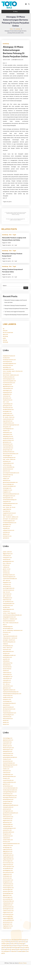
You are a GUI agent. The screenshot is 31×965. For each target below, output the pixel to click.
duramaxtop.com (7, 822)
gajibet (24, 951)
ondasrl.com (6, 478)
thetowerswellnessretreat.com (11, 494)
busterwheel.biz (7, 668)
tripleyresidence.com (8, 463)
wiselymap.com (7, 586)
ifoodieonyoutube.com (8, 377)
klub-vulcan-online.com (9, 459)
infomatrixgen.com (7, 897)
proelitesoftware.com (8, 451)
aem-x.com (6, 402)
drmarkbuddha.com (8, 628)
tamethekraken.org (8, 474)
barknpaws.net (7, 770)
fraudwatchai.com (7, 400)
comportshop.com (7, 695)
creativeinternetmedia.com (10, 578)
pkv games (9, 201)
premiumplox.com (7, 657)
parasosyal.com (7, 809)
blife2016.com (6, 480)
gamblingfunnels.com (8, 561)
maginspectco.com (8, 926)
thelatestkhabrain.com (9, 763)
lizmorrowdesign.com (8, 484)
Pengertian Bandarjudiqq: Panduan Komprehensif (16, 314)
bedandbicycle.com (8, 436)
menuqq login (4, 939)
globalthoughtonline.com (9, 776)
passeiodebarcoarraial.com (10, 757)
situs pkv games (5, 943)
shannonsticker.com (8, 753)
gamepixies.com (7, 442)
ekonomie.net (6, 705)
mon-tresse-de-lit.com (9, 507)
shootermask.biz (7, 666)
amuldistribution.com (8, 409)
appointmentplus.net (8, 707)
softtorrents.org (7, 465)
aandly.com (6, 722)
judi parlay (13, 941)
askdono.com (6, 571)
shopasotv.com (7, 699)
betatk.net (6, 720)
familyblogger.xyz (7, 455)
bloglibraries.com (7, 803)
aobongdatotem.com (8, 369)
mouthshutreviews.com (9, 382)
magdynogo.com (7, 928)
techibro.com (6, 607)
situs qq (5, 340)
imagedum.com (7, 492)
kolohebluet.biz (7, 665)
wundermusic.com (7, 413)
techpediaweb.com (8, 868)
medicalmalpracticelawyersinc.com (12, 693)
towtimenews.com (7, 793)
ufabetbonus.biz (7, 716)
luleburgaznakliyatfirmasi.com (10, 805)
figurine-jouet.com (7, 515)
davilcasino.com (7, 398)
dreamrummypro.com (8, 747)
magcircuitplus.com (8, 918)
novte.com (5, 634)
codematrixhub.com (8, 883)
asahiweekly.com (7, 432)
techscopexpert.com (8, 866)
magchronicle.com (7, 849)
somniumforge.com (8, 801)
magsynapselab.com (8, 859)
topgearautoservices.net (9, 513)
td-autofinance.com (8, 601)
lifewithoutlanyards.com (9, 642)
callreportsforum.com (8, 530)
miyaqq (19, 951)
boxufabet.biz (6, 511)
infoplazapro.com (7, 876)
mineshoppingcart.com (9, 378)
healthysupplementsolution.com (11, 843)
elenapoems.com (7, 814)
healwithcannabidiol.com (9, 486)
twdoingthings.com (8, 826)
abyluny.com (6, 534)
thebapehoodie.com (8, 807)
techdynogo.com (7, 847)
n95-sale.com (6, 580)
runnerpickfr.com (7, 557)
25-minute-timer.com (8, 417)
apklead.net (6, 538)
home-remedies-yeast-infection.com (13, 371)
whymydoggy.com (7, 738)
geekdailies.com (7, 524)
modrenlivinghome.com (9, 520)
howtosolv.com (7, 649)
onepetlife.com (7, 501)
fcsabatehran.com (7, 818)
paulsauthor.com (7, 830)
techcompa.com (7, 594)
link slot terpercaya (8, 332)
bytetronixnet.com (7, 922)
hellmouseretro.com (8, 816)
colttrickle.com (7, 555)
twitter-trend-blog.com (9, 613)
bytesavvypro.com (8, 891)
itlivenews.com (7, 711)
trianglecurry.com (7, 490)
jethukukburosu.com (8, 799)
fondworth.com (7, 759)
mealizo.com (6, 768)
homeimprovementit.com (9, 359)
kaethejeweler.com (8, 497)
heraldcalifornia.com (8, 438)
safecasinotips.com (8, 448)
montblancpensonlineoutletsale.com (12, 615)
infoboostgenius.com (8, 887)
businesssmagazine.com (9, 576)
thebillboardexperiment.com (10, 503)
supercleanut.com (7, 434)
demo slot (5, 334)
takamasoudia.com (8, 824)
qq (3, 328)
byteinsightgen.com (8, 893)
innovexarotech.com (8, 914)
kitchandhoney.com (8, 645)
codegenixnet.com (7, 905)
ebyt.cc (5, 624)
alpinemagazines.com (8, 609)
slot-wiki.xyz (6, 684)
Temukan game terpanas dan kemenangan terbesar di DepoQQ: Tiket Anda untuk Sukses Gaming (16, 213)
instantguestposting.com (9, 703)
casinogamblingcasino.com (10, 791)
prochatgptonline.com (8, 588)
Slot (10, 234)
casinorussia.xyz (7, 672)
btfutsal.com (6, 565)
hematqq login (5, 945)
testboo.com (6, 653)
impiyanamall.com (7, 392)
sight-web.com (7, 596)
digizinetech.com (7, 895)
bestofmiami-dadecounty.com (11, 375)
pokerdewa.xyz (7, 682)
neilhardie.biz (6, 661)
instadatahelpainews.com (9, 522)
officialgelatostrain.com (9, 495)
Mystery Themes (23, 963)
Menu (16, 11)
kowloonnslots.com (8, 605)
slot (13, 245)
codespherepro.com (8, 903)
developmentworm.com (9, 709)
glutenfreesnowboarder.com (10, 482)
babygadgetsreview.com (9, 617)
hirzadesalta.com (7, 384)
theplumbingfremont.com (9, 712)
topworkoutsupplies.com (9, 380)
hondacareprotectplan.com (10, 790)
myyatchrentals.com (8, 780)
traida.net (5, 643)
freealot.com (6, 430)
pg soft (11, 945)
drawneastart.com (7, 444)
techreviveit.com (7, 878)
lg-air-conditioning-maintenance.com (12, 630)
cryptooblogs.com (7, 403)
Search (4, 285)
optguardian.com (7, 394)
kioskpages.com (7, 488)
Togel (14, 234)
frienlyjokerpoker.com (8, 603)
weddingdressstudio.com (9, 655)
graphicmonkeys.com (8, 440)
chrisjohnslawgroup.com (9, 457)
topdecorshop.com (8, 697)
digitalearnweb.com (8, 740)
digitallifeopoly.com (8, 386)
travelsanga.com (7, 701)
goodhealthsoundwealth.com (10, 813)
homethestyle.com (8, 407)
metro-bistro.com (7, 647)
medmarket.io (6, 837)
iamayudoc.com (7, 426)
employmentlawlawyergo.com (10, 691)
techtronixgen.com (8, 860)
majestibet (14, 951)
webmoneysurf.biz (7, 663)
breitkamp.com (7, 461)
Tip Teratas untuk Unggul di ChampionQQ (14, 311)
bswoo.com (6, 724)
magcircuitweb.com (8, 864)
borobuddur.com (7, 411)
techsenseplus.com (8, 885)
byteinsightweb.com (8, 855)
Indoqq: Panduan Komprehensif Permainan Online (16, 308)
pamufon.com (6, 471)
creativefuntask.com (8, 419)
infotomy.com (6, 841)
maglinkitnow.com (7, 853)
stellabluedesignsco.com (9, 828)
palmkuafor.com (7, 744)
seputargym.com (7, 390)
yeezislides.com (7, 367)
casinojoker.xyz (7, 680)
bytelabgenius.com (8, 870)
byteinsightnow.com (8, 908)
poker (4, 338)
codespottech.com (8, 845)
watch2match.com (8, 686)
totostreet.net (6, 396)
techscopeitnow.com (8, 920)
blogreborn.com (7, 582)
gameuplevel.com (7, 405)
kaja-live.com (6, 592)
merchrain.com (6, 526)
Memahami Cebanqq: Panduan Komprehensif (15, 305)
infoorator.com (7, 632)
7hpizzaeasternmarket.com (10, 636)
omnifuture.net (6, 559)
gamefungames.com (8, 415)
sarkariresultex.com (8, 767)
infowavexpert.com (8, 880)
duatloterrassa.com (8, 469)
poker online (14, 943)
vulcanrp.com (6, 611)
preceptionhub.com (8, 365)
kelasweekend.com (8, 718)
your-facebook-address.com (10, 517)
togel (15, 245)
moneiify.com (6, 778)
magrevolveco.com (8, 912)
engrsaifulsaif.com (7, 421)
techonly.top (6, 573)
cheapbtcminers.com (8, 423)
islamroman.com (7, 599)
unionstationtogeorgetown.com (11, 425)
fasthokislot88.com (8, 446)
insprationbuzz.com (8, 755)
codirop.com (6, 567)
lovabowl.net (6, 357)
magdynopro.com (7, 874)
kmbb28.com (6, 528)
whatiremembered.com (9, 620)
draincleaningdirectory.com (10, 795)
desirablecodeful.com (8, 832)
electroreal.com (7, 373)
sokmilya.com (6, 532)
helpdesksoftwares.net (9, 355)
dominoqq (5, 336)
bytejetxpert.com (7, 924)
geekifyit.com (6, 784)
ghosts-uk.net (6, 569)
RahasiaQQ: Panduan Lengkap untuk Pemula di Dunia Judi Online (15, 301)
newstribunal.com (7, 361)
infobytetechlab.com (8, 901)
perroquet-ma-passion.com (10, 518)
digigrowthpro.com (8, 553)
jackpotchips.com (7, 449)
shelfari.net (6, 670)
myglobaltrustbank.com (9, 689)
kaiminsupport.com (8, 749)
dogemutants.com (7, 820)
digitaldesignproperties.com (10, 765)
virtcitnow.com (7, 584)
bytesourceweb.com (8, 906)
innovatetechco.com (8, 872)
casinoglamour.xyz (7, 676)
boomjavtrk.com (7, 536)
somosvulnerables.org (8, 467)
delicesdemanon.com (8, 651)
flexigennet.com (7, 834)
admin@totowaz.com (17, 59)
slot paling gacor (5, 951)
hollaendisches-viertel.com (10, 638)
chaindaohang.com (8, 626)
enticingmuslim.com (8, 811)
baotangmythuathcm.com (9, 797)
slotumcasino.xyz (7, 674)
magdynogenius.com (8, 857)
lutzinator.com (6, 476)
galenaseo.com (7, 688)
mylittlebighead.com (8, 428)
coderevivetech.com (8, 910)
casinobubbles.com (8, 388)
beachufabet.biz (7, 505)
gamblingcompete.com (9, 574)
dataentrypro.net (7, 745)
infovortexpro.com (7, 916)
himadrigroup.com (7, 597)
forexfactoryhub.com (8, 590)
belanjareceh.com (7, 751)
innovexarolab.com (8, 899)
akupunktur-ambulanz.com (10, 619)
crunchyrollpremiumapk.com (10, 788)
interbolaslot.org (7, 742)
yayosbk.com (6, 659)
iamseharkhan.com (8, 761)
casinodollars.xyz (7, 678)
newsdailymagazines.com (9, 363)
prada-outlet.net (7, 551)
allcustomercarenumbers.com (10, 453)
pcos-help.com (7, 563)
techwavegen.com (8, 889)
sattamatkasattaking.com (10, 499)
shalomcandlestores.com (9, 782)
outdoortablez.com (8, 839)
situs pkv (5, 330)
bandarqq (6, 43)
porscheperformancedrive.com (11, 472)
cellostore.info (6, 772)
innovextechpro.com (8, 862)
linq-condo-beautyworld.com (10, 622)
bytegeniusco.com (7, 882)
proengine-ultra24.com (9, 640)
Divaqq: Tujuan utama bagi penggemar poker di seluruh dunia (15, 219)
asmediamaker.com (8, 774)
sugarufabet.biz (7, 509)
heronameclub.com (8, 836)
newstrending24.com (8, 714)
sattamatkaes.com (8, 786)
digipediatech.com (7, 851)
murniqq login (21, 943)
